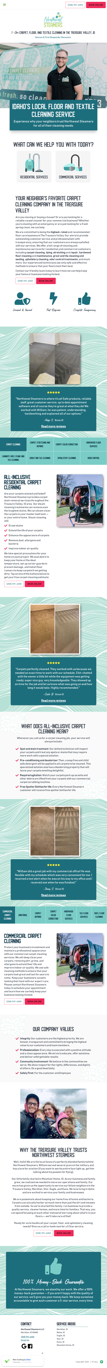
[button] (4, 5)
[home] (53, 20)
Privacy (95, 1362)
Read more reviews (53, 426)
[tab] (13, 444)
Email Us (25, 1340)
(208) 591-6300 (75, 5)
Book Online (46, 281)
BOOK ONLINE (96, 5)
